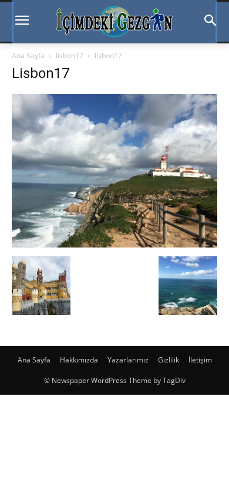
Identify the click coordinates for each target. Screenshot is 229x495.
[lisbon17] (114, 244)
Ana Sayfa (28, 55)
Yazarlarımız (128, 360)
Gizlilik (168, 360)
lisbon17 (69, 55)
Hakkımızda (79, 360)
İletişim (200, 360)
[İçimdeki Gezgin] (114, 22)
